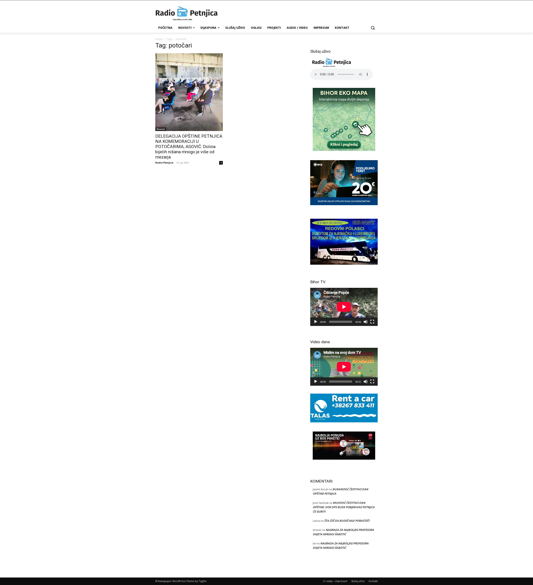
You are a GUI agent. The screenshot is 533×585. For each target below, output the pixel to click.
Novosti (161, 129)
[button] (373, 28)
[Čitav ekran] (372, 322)
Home (159, 39)
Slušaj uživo (358, 581)
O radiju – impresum (335, 581)
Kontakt (373, 581)
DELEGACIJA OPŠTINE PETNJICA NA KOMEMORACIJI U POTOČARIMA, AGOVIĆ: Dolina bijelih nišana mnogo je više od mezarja (188, 147)
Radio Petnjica (164, 162)
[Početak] (316, 322)
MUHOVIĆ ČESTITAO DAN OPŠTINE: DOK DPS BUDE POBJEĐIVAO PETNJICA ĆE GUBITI (344, 507)
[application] (344, 307)
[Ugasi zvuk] (366, 322)
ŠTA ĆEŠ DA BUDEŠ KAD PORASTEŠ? (347, 521)
